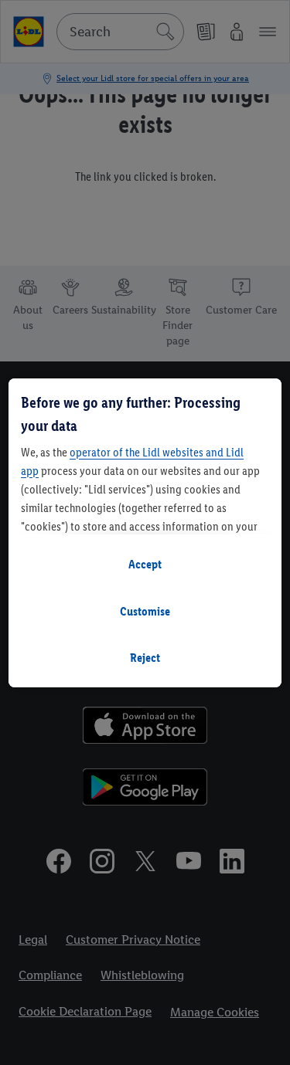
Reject (145, 657)
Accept (145, 564)
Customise (145, 611)
